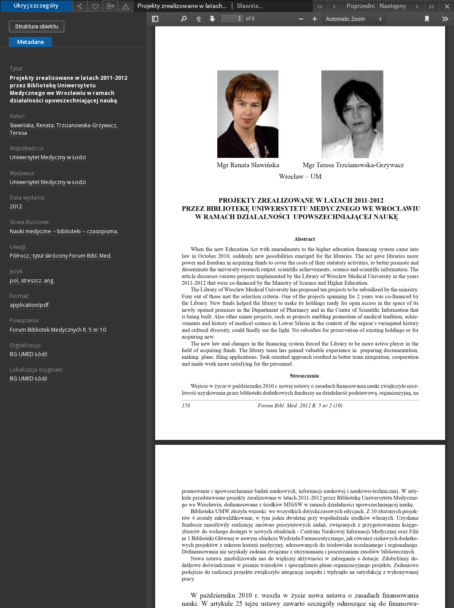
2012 (16, 206)
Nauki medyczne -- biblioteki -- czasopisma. (64, 231)
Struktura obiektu (36, 26)
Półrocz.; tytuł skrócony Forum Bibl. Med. (61, 255)
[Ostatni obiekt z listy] (432, 6)
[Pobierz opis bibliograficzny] (110, 6)
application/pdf (29, 305)
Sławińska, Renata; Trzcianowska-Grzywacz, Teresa (63, 129)
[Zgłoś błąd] (125, 6)
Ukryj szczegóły (36, 5)
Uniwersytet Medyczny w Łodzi (48, 157)
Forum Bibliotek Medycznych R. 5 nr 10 (58, 329)
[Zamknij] (446, 6)
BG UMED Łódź (28, 354)
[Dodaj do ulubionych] (94, 6)
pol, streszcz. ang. (32, 280)
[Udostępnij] (79, 6)
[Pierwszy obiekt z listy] (320, 6)
